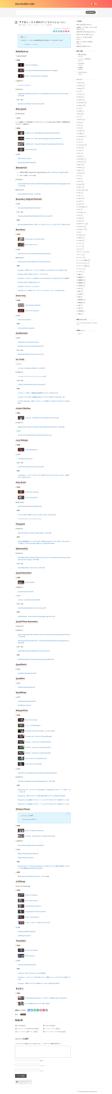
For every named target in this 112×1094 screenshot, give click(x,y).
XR (79, 232)
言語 (79, 308)
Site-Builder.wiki (24, 4)
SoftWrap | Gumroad (24, 935)
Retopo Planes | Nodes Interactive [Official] (31, 845)
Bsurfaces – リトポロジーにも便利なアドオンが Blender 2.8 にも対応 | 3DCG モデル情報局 (43, 278)
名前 (42, 1060)
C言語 (79, 111)
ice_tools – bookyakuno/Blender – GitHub (30, 368)
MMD (79, 164)
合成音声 (80, 285)
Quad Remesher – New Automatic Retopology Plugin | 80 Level (36, 616)
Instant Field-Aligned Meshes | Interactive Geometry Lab (34, 435)
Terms (24, 1082)
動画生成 (80, 277)
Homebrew (81, 136)
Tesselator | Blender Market (26, 965)
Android (80, 97)
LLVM (79, 150)
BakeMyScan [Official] (24, 85)
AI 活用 (21, 1025)
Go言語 (80, 133)
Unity (79, 204)
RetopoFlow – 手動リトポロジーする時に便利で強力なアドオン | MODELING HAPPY (41, 796)
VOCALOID (80, 212)
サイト (41, 1071)
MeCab (80, 156)
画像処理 (80, 299)
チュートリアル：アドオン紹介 (55, 1031)
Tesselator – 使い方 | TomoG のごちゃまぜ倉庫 (31, 973)
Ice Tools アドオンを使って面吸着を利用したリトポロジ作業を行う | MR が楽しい (40, 397)
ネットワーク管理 (82, 266)
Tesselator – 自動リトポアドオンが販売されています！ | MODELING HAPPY (39, 983)
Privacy (20, 1082)
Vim (79, 209)
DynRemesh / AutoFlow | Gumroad (28, 342)
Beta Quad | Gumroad (24, 158)
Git (79, 128)
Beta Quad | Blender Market (26, 162)
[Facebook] (54, 31)
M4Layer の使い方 (82, 34)
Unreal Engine (81, 207)
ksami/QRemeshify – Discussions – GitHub (30, 568)
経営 (79, 305)
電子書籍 (80, 311)
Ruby (79, 187)
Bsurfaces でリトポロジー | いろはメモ (28, 286)
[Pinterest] (66, 31)
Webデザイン (81, 223)
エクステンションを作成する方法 (27, 1028)
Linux (79, 147)
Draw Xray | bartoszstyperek (26, 328)
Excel (79, 122)
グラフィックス (82, 252)
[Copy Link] (68, 31)
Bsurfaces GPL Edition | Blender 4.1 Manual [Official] (33, 262)
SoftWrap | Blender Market (26, 931)
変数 (82, 54)
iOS (79, 139)
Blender (24, 25)
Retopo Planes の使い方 (29, 819)
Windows (80, 226)
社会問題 (80, 67)
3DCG (79, 83)
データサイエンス (82, 263)
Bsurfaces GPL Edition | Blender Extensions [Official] (33, 253)
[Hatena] (61, 31)
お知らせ (80, 238)
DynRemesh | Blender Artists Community (30, 354)
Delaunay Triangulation (59, 172)
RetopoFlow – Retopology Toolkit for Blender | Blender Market (36, 773)
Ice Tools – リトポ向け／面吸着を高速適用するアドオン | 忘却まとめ (37, 393)
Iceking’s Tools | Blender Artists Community (31, 384)
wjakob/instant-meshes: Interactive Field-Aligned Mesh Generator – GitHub (40, 427)
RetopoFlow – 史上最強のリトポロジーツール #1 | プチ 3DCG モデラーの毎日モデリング (42, 800)
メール (42, 1066)
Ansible (80, 100)
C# (79, 108)
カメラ (80, 249)
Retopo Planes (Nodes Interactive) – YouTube (33, 876)
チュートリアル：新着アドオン (27, 1031)
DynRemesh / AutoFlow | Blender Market (30, 346)
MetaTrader (81, 159)
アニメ (80, 243)
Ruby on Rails (81, 190)
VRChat (80, 218)
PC (79, 176)
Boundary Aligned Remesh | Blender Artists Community (34, 216)
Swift (79, 201)
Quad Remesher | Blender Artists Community (31, 608)
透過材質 (81, 46)
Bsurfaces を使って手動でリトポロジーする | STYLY (32, 274)
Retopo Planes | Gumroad (25, 857)
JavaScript (81, 145)
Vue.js (79, 221)
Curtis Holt (50, 1025)
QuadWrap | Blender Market (26, 701)
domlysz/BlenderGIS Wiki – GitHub (28, 194)
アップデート (84, 59)
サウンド (80, 257)
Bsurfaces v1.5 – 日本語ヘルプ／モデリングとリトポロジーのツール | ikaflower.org (41, 290)
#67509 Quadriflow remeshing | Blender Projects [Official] (35, 659)
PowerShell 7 (81, 63)
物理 (79, 297)
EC (79, 116)
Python (80, 184)
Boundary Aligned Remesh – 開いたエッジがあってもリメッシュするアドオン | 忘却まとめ (43, 224)
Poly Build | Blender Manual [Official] (29, 506)
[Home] (19, 25)
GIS (79, 125)
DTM (79, 114)
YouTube (80, 235)
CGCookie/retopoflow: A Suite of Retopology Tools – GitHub (35, 781)
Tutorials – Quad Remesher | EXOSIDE (29, 600)
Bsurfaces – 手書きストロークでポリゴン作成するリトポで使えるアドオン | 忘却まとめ (42, 270)
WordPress (81, 229)
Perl (79, 178)
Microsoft (80, 161)
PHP (79, 181)
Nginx (79, 170)
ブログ (80, 271)
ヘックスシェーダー (52, 1028)
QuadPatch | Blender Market (26, 673)
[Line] (59, 31)
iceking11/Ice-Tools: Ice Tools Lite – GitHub (31, 376)
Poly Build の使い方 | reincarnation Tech (29, 519)
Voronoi (31, 175)
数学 (79, 291)
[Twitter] (56, 31)
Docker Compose (82, 72)
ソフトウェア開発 (82, 260)
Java (79, 142)
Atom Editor (81, 102)
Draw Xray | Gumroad (24, 319)
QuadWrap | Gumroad (24, 705)
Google (80, 130)
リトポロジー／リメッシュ (31, 44)
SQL (79, 195)
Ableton (80, 85)
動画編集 (80, 280)
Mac (79, 153)
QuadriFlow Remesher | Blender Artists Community (33, 651)
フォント (80, 269)
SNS (79, 192)
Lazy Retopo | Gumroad (25, 458)
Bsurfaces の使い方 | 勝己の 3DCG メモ (29, 282)
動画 (79, 274)
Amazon (80, 94)
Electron (80, 119)
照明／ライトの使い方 (84, 42)
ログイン (80, 334)
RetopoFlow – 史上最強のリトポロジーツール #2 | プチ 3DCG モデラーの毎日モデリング (42, 804)
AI (78, 91)
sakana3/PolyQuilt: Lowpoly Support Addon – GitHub (34, 533)
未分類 (80, 294)
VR (79, 215)
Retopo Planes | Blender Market (27, 853)
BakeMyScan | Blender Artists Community (30, 104)
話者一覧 (81, 24)
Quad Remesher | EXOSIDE (25, 592)
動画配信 (80, 283)
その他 (80, 240)
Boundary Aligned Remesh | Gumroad (29, 208)
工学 (79, 288)
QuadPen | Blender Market (26, 687)
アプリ (80, 246)
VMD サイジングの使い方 (83, 37)
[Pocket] (63, 31)
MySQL (80, 167)
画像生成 (80, 302)
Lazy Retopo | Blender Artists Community (30, 467)
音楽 (79, 314)
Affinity (80, 88)
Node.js (80, 173)
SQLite (80, 198)
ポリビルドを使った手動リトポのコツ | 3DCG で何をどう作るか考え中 (37, 515)
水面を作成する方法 (83, 32)
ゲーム (80, 254)
